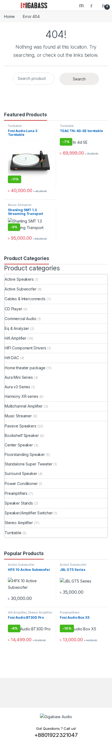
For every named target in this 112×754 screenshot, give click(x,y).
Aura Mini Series (19, 377)
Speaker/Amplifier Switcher (28, 513)
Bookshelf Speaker (22, 435)
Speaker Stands (19, 503)
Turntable (15, 126)
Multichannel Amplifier (24, 406)
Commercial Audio (20, 318)
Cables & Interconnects (25, 298)
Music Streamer (20, 205)
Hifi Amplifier (15, 338)
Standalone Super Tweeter (28, 464)
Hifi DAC (12, 357)
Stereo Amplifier (19, 522)
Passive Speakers (20, 426)
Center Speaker (19, 445)
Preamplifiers (16, 493)
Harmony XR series (21, 396)
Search (82, 5)
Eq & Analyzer (17, 328)
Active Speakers (19, 279)
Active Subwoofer (20, 289)
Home (9, 16)
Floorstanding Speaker (25, 454)
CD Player (13, 308)
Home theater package (25, 367)
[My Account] (94, 5)
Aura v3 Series (17, 386)
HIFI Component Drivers (25, 348)
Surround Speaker (21, 473)
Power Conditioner (21, 483)
